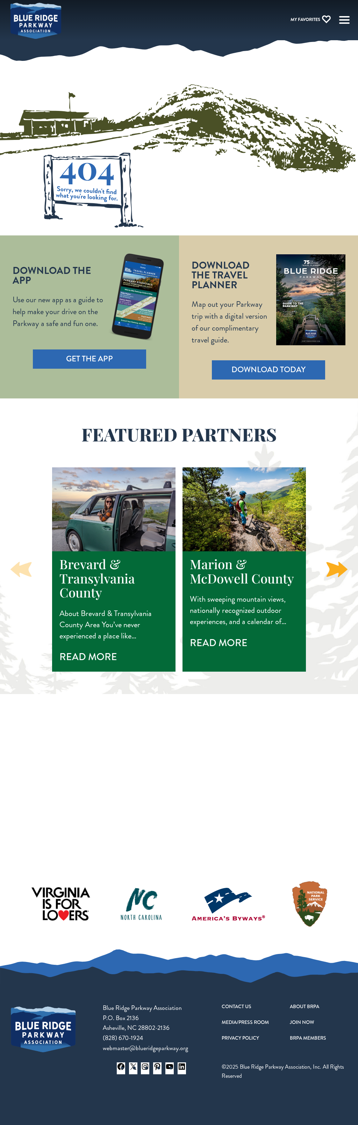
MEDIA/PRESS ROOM (245, 1022)
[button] (337, 569)
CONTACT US (236, 1006)
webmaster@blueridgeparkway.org (145, 1048)
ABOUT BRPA (304, 1006)
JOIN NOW (302, 1022)
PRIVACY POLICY (240, 1037)
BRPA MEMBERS (308, 1037)
